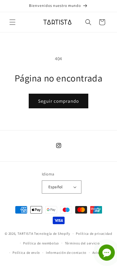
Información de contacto (66, 252)
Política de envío (26, 252)
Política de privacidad (94, 233)
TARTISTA (25, 233)
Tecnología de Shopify (52, 233)
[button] (12, 22)
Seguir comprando (58, 101)
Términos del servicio (82, 243)
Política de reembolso (41, 243)
